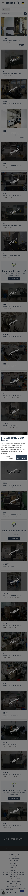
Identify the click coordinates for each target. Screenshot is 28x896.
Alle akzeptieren (21, 457)
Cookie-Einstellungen (8, 457)
